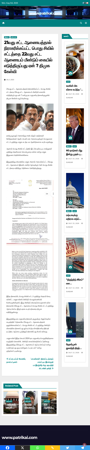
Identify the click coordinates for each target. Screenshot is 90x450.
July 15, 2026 (74, 223)
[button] (81, 23)
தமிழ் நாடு (13, 37)
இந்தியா (7, 37)
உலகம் (68, 81)
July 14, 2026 (74, 288)
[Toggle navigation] (86, 23)
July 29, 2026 (74, 94)
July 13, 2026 (74, 352)
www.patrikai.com (45, 13)
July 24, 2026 (74, 159)
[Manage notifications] (84, 445)
